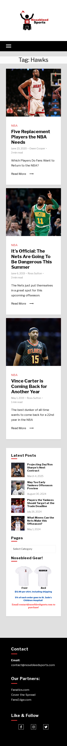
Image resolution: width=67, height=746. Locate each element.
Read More (18, 174)
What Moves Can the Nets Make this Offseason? (40, 520)
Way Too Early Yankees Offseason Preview (39, 485)
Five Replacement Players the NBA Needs (30, 137)
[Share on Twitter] (10, 79)
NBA (14, 125)
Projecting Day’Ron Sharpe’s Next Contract (40, 467)
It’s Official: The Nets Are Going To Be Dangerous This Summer (31, 259)
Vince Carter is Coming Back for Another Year (29, 386)
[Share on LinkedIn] (10, 86)
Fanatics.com (20, 689)
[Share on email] (10, 92)
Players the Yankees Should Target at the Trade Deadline (40, 503)
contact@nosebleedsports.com (33, 665)
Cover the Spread (23, 694)
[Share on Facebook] (10, 73)
